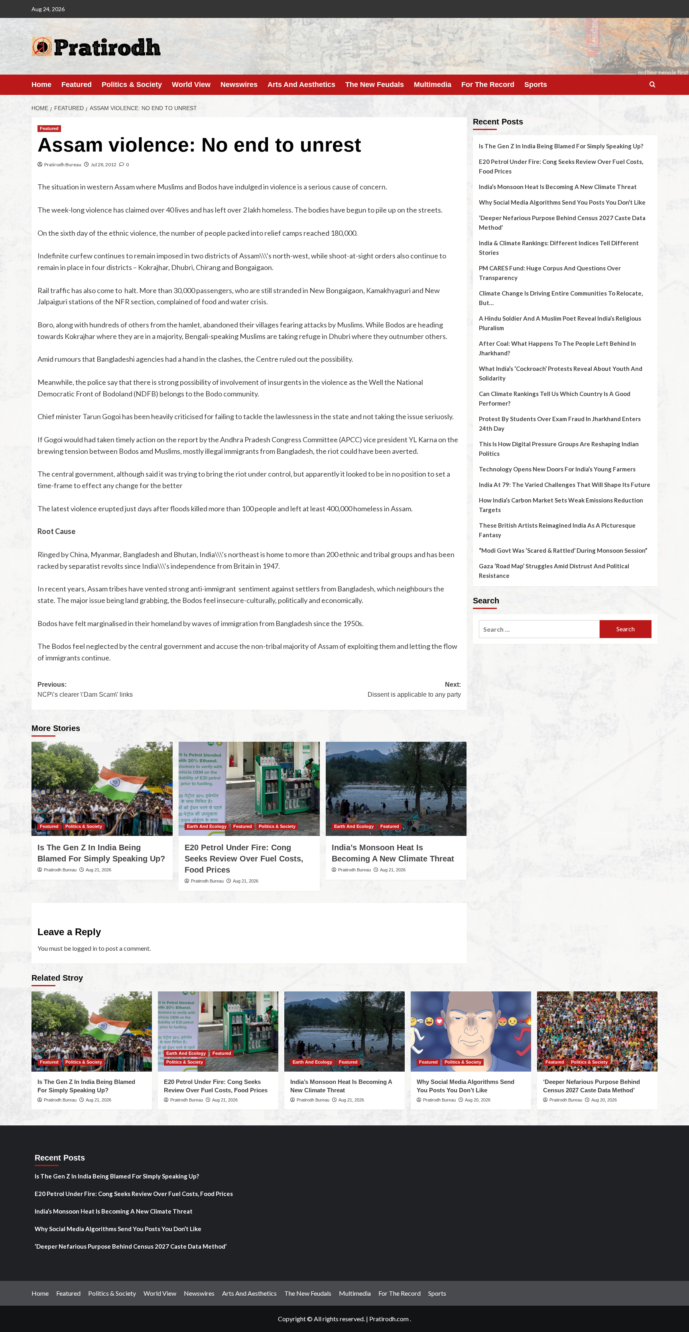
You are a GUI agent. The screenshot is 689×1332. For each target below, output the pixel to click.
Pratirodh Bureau (62, 164)
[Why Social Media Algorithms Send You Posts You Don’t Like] (471, 1031)
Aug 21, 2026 (98, 869)
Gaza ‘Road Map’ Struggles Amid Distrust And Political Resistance (554, 570)
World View (191, 85)
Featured (76, 85)
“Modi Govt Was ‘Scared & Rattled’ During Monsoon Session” (563, 550)
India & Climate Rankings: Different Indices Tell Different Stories (559, 247)
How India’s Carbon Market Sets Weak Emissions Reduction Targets (561, 505)
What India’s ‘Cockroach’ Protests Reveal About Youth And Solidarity (560, 373)
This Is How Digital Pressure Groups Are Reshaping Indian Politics (559, 448)
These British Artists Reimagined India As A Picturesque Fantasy (557, 530)
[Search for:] (539, 629)
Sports (535, 85)
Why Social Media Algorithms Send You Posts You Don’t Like (562, 202)
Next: (414, 689)
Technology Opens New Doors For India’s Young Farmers (557, 469)
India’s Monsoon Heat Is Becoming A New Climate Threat (558, 186)
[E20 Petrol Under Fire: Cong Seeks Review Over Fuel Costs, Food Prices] (249, 789)
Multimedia (432, 85)
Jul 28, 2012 (103, 164)
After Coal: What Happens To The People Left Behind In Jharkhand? (557, 348)
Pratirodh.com (389, 1318)
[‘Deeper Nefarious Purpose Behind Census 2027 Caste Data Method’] (597, 1031)
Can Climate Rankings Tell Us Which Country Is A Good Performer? (554, 398)
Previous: (85, 689)
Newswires (239, 85)
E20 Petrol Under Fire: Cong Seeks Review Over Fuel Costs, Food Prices (244, 858)
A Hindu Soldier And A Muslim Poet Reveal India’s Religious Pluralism (560, 323)
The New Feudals (374, 85)
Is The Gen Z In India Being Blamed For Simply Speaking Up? (561, 146)
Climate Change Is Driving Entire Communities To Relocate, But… (561, 298)
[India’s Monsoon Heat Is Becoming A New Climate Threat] (396, 789)
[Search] (653, 85)
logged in (84, 948)
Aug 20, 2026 (477, 1100)
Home (41, 85)
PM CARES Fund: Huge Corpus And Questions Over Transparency (550, 272)
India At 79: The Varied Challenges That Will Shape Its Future (564, 484)
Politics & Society (132, 85)
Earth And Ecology (206, 826)
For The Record (487, 85)
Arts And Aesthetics (301, 85)
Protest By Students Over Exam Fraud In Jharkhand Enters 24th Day (560, 423)
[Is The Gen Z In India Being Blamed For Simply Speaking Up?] (102, 789)
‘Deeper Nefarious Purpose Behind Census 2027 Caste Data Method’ (562, 222)
